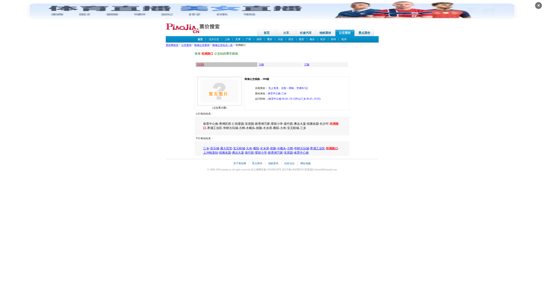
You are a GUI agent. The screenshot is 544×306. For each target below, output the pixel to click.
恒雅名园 (225, 152)
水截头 (281, 148)
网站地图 (305, 163)
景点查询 (257, 163)
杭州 (344, 39)
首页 (267, 32)
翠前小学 (261, 152)
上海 (227, 39)
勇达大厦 (238, 152)
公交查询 (186, 45)
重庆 (269, 39)
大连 (280, 39)
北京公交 (214, 39)
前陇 (273, 148)
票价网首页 (172, 45)
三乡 (206, 148)
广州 (248, 39)
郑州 (333, 39)
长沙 (322, 39)
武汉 (290, 39)
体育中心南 (301, 152)
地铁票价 (325, 32)
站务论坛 (289, 163)
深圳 (259, 39)
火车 (286, 32)
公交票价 (345, 32)
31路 (261, 64)
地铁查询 (273, 163)
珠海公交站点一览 (222, 45)
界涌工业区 (317, 148)
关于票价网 (239, 163)
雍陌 (256, 148)
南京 (312, 39)
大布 (249, 148)
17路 (306, 64)
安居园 (288, 152)
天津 (237, 39)
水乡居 (264, 148)
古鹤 (290, 148)
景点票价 (364, 32)
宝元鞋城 (239, 148)
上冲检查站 (210, 152)
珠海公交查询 (202, 45)
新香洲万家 (275, 152)
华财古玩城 (301, 148)
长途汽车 (306, 32)
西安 (301, 39)
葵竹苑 (249, 152)
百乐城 (214, 148)
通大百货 (226, 148)
